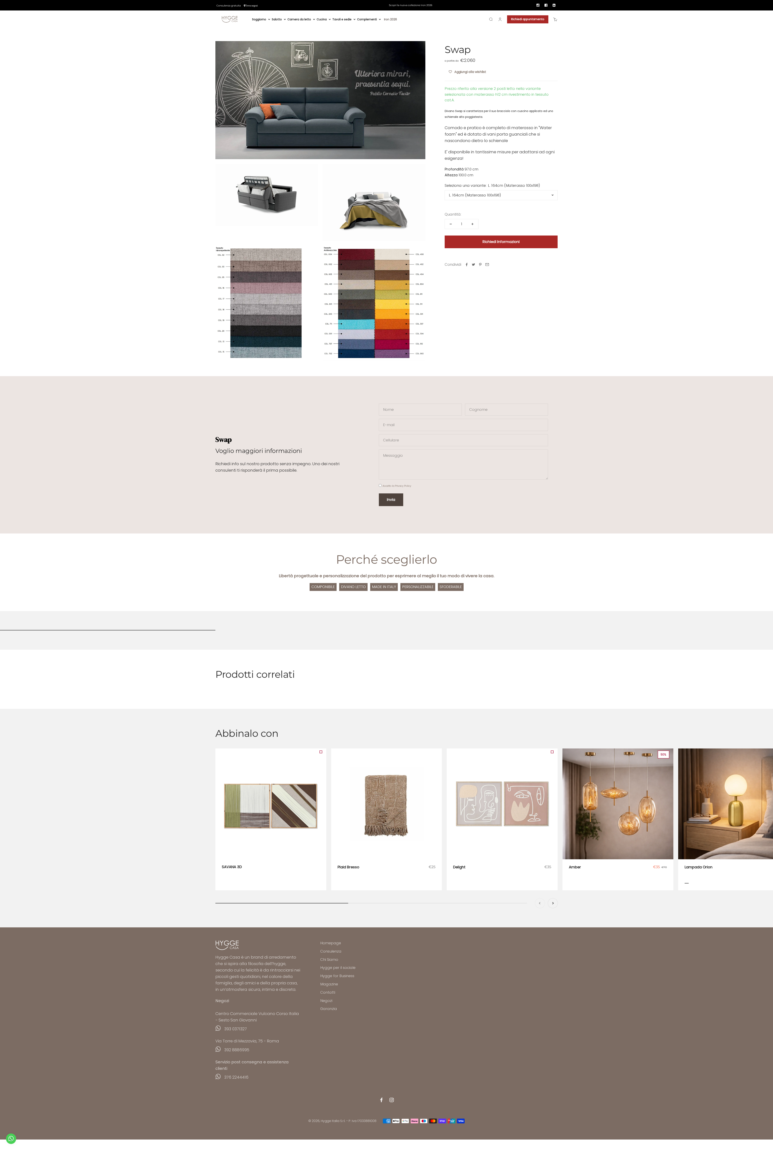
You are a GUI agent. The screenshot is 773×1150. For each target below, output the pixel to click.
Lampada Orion (698, 867)
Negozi (326, 1000)
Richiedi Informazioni (501, 241)
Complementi (367, 19)
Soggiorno (259, 19)
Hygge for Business (337, 975)
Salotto (277, 19)
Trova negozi (251, 5)
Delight (459, 867)
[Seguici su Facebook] (381, 1100)
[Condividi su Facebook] (466, 264)
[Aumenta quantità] (472, 224)
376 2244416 (236, 1077)
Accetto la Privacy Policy (396, 486)
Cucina (322, 19)
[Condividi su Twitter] (473, 264)
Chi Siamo (329, 959)
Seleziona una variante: (465, 185)
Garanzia (328, 1008)
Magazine (329, 984)
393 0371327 (235, 1029)
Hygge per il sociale (337, 967)
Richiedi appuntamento (527, 19)
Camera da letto (299, 19)
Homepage (330, 943)
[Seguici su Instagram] (391, 1100)
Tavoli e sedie (341, 19)
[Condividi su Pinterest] (480, 264)
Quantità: (453, 214)
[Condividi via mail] (487, 264)
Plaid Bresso (348, 867)
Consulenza (330, 951)
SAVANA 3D (232, 866)
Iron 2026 (390, 19)
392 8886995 (236, 1050)
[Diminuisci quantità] (451, 224)
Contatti (327, 992)
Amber (575, 867)
